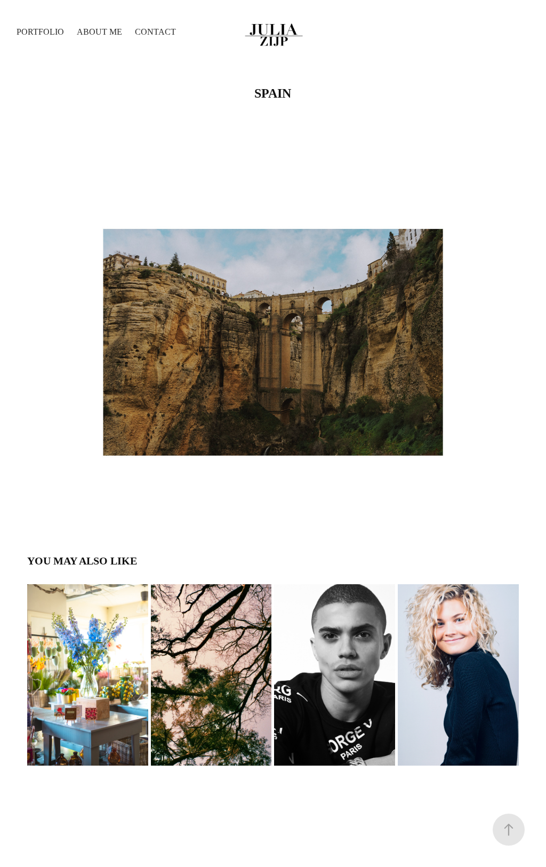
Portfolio (40, 31)
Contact (155, 31)
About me (99, 31)
